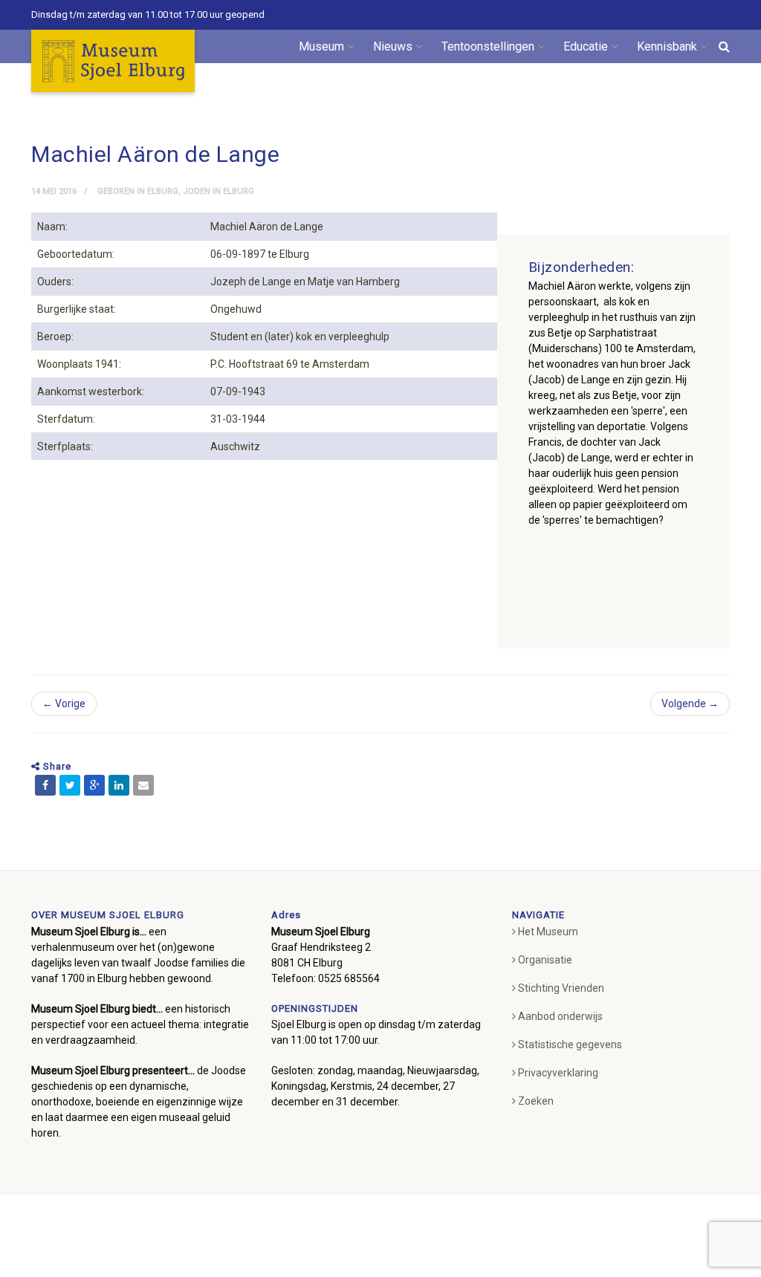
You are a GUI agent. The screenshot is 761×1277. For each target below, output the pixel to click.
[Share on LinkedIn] (119, 785)
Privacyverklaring (558, 1073)
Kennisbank (667, 46)
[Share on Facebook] (45, 785)
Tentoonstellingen (487, 46)
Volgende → (690, 703)
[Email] (143, 785)
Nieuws (392, 46)
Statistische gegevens (570, 1044)
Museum (321, 46)
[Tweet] (69, 785)
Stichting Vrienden (561, 988)
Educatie (585, 46)
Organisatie (545, 960)
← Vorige (63, 703)
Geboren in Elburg (137, 191)
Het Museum (548, 932)
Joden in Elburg (218, 191)
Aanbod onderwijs (560, 1016)
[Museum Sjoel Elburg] (113, 60)
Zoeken (536, 1101)
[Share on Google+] (94, 785)
